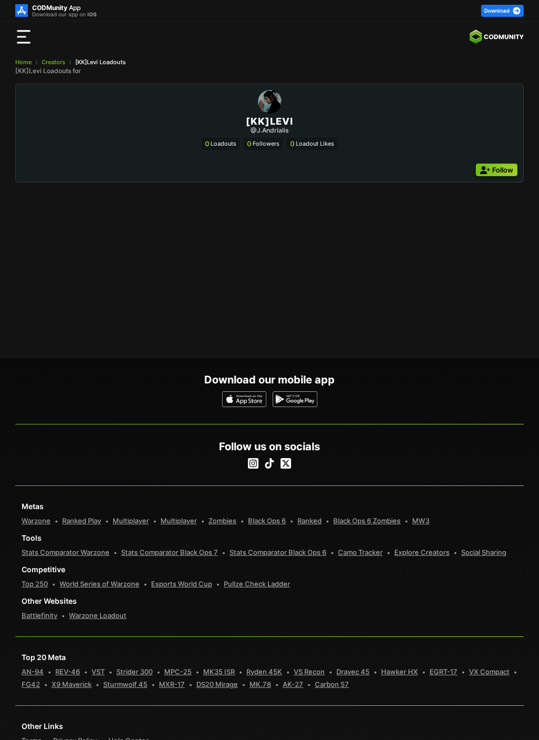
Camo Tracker (360, 552)
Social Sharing (483, 552)
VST (98, 671)
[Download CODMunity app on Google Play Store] (295, 399)
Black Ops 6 (267, 520)
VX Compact (489, 671)
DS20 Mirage (217, 684)
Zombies (222, 520)
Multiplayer (131, 520)
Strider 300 (134, 671)
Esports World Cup (181, 584)
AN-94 (33, 671)
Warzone (36, 520)
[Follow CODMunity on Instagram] (253, 463)
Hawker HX (399, 671)
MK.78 (260, 684)
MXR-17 (172, 684)
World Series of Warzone (99, 584)
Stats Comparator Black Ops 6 (277, 552)
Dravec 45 (353, 671)
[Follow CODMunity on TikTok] (269, 463)
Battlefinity (39, 615)
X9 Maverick (72, 684)
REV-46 (67, 671)
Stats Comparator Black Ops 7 (169, 552)
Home (23, 62)
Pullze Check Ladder (257, 584)
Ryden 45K (264, 671)
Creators (53, 62)
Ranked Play (81, 520)
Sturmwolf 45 (125, 684)
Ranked (309, 520)
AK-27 (293, 684)
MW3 (421, 520)
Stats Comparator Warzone (65, 552)
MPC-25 (178, 671)
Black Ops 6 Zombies (367, 520)
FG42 (31, 684)
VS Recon (309, 671)
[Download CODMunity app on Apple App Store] (244, 399)
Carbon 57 (332, 684)
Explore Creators (422, 552)
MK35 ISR (219, 671)
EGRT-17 (443, 671)
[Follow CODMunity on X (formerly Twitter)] (286, 463)
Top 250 (35, 584)
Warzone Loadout (97, 615)
